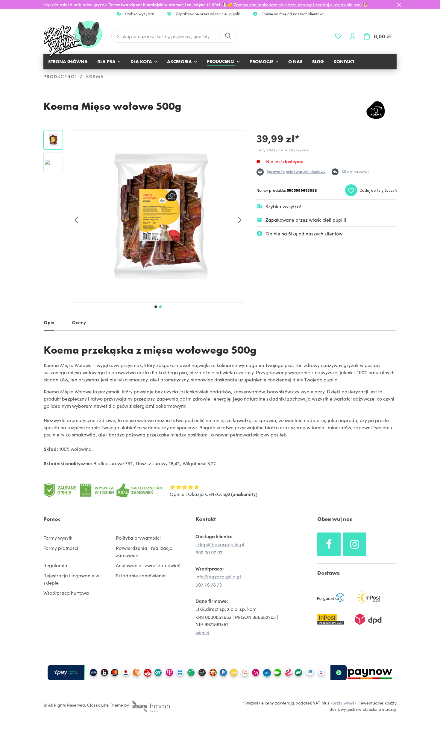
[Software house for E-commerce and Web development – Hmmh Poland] (150, 705)
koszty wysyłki (343, 703)
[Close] (399, 4)
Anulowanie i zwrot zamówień (148, 565)
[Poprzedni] (76, 219)
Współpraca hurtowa (66, 592)
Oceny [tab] (79, 322)
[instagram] (354, 544)
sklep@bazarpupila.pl (219, 544)
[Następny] (239, 219)
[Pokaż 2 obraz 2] (160, 306)
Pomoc (51, 518)
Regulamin (55, 565)
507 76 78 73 (208, 584)
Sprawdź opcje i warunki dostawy (296, 171)
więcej (202, 632)
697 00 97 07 (208, 552)
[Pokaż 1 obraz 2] (155, 306)
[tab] (49, 323)
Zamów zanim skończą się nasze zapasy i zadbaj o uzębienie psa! (298, 4)
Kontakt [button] (205, 518)
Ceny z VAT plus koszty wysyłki (283, 150)
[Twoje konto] (352, 36)
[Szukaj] (228, 36)
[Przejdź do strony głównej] (75, 39)
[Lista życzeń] (338, 36)
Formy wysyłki (58, 537)
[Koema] (376, 110)
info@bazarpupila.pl (218, 576)
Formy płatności (60, 547)
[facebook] (329, 544)
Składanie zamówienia (141, 575)
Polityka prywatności (138, 537)
